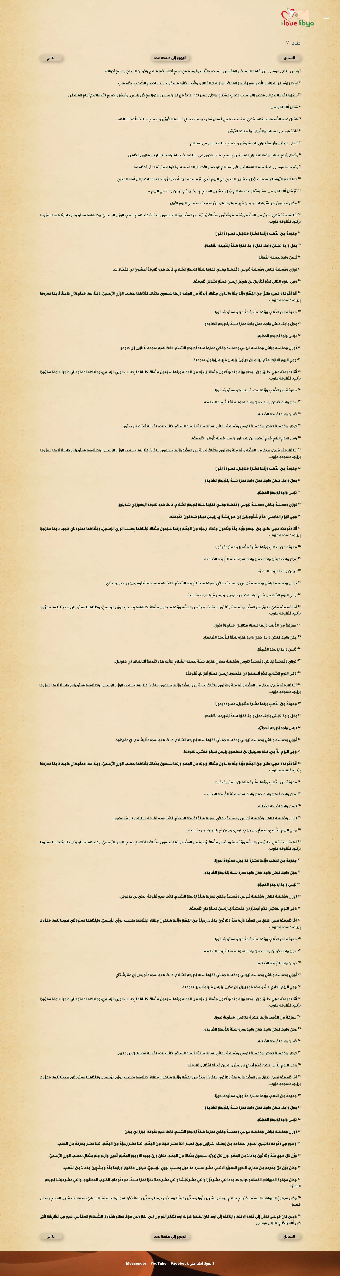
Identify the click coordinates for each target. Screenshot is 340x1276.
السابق (289, 58)
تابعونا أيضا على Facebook (192, 1263)
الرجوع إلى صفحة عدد (170, 58)
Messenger (136, 1263)
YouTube (159, 1263)
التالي (50, 58)
